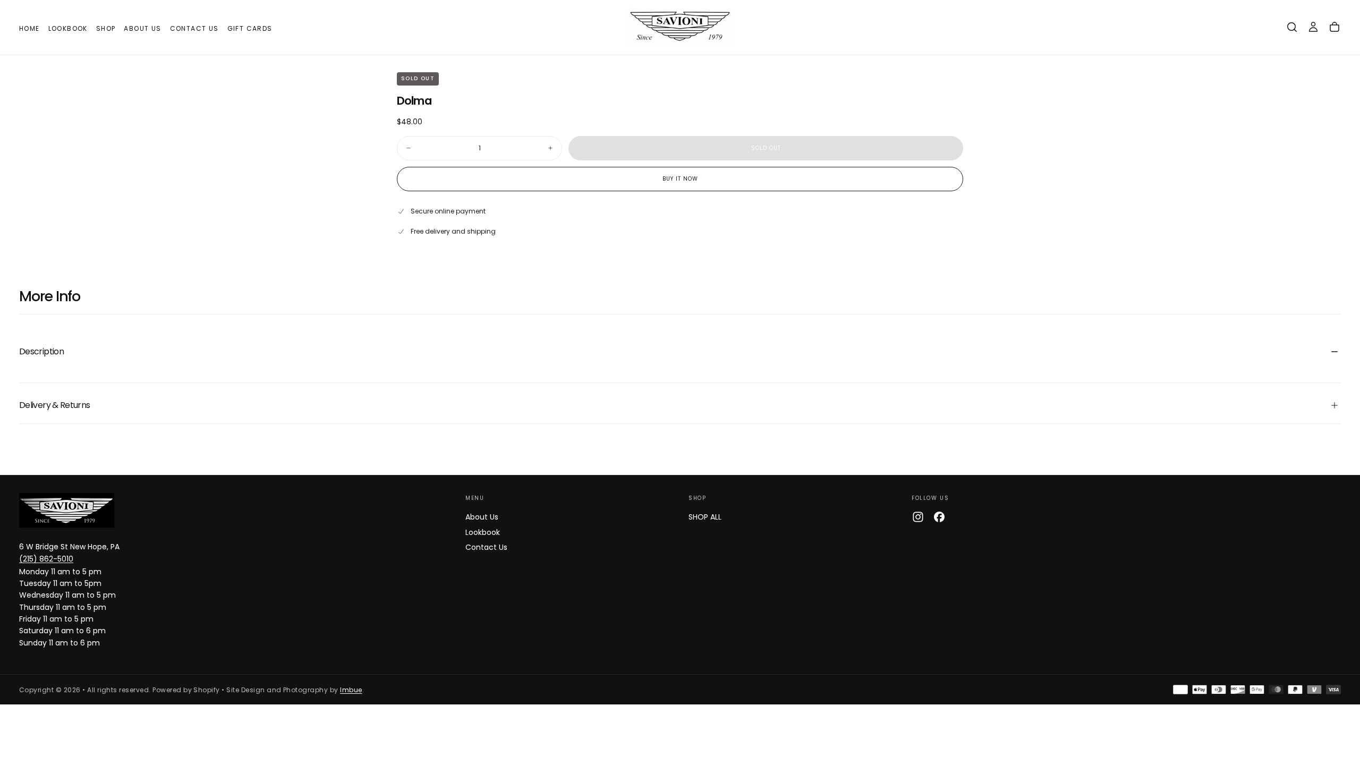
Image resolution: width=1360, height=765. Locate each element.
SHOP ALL (704, 517)
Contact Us (194, 28)
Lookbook (68, 28)
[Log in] (1313, 27)
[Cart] (1334, 27)
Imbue (351, 689)
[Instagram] (918, 517)
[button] (1292, 27)
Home (29, 28)
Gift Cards (250, 28)
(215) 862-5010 (46, 559)
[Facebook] (939, 517)
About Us (142, 28)
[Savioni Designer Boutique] (67, 510)
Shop (106, 28)
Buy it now (680, 179)
